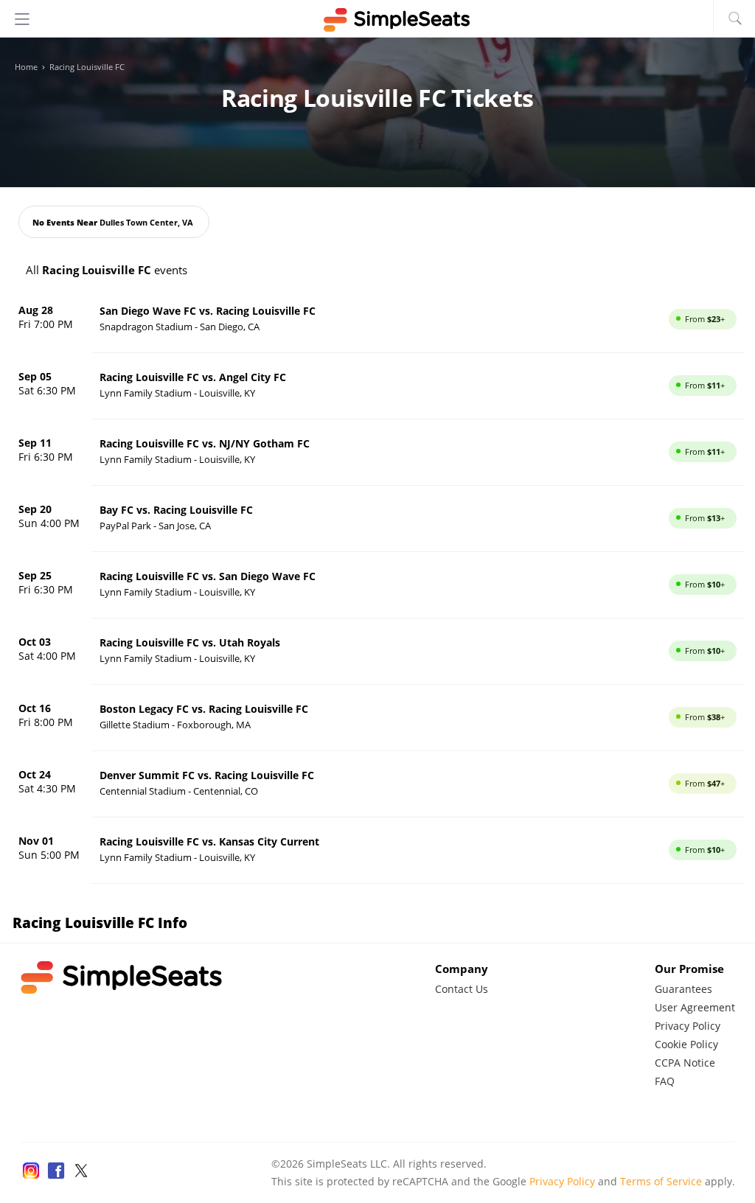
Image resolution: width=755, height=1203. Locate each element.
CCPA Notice (685, 1063)
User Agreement (695, 1007)
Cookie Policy (686, 1044)
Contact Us (461, 989)
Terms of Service (661, 1181)
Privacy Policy (687, 1026)
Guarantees (683, 989)
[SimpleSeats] (377, 19)
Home (26, 67)
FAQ (665, 1081)
